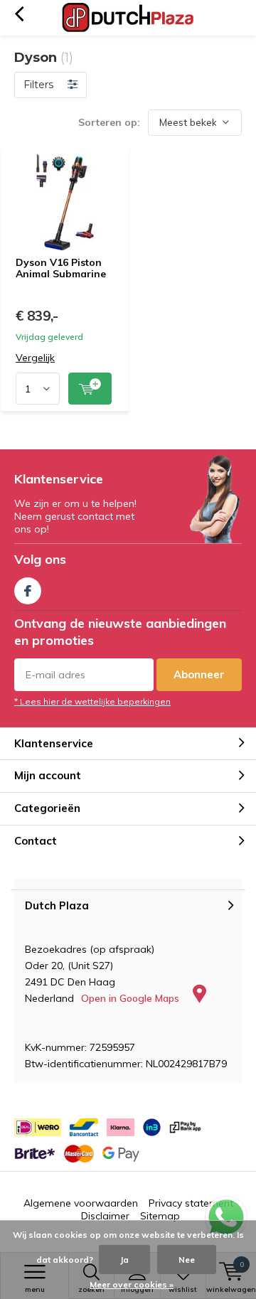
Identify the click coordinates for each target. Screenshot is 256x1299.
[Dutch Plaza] (128, 18)
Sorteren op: (109, 122)
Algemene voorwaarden (80, 1203)
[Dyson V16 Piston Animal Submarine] (65, 202)
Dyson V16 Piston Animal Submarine (61, 268)
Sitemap (160, 1215)
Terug (19, 14)
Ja (124, 1259)
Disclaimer (105, 1215)
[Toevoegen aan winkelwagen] (90, 389)
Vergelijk (35, 358)
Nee (186, 1259)
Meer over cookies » (132, 1284)
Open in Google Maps (131, 998)
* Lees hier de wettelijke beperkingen (92, 701)
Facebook (27, 590)
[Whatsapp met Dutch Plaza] (226, 1217)
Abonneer (199, 674)
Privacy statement (191, 1203)
